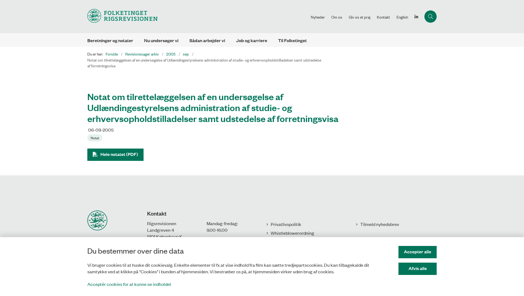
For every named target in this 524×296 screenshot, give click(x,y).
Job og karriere (251, 40)
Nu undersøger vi (161, 40)
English (402, 17)
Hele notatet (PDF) (119, 154)
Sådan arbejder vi (207, 40)
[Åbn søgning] (430, 16)
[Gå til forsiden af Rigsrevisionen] (197, 16)
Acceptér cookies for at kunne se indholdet (129, 284)
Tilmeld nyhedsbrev (379, 224)
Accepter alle (417, 251)
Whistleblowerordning (292, 233)
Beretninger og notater (110, 40)
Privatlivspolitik (286, 224)
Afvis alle (418, 268)
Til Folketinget (292, 40)
